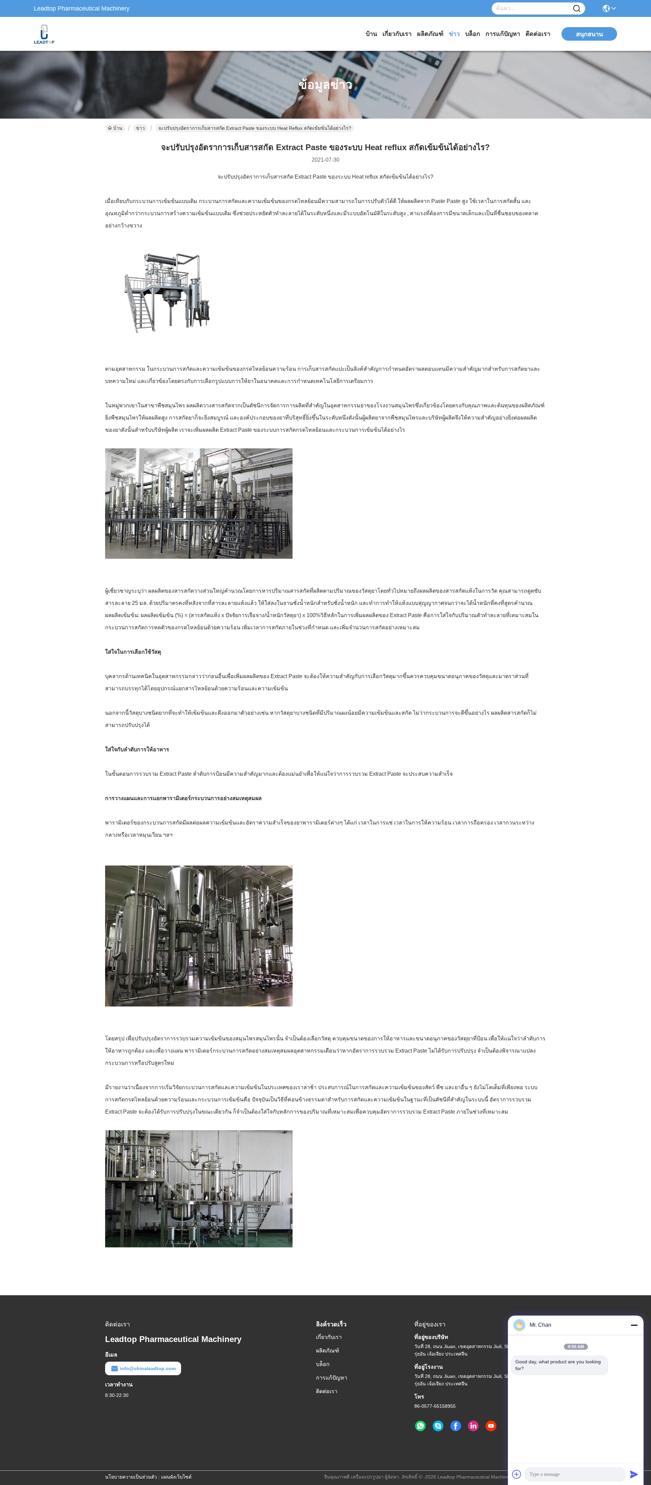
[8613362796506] (420, 1426)
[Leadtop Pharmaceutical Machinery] (71, 34)
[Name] (577, 8)
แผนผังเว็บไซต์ (176, 1477)
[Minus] (634, 1325)
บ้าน (371, 33)
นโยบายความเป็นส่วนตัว (131, 1477)
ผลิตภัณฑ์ (430, 33)
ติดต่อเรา (538, 33)
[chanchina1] (438, 1426)
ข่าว (454, 33)
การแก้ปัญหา (503, 33)
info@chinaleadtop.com (148, 1368)
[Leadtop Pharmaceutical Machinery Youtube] (491, 1426)
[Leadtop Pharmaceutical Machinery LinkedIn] (473, 1426)
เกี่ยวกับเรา (397, 33)
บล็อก (472, 33)
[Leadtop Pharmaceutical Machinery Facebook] (456, 1426)
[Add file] (516, 1474)
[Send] (634, 1474)
